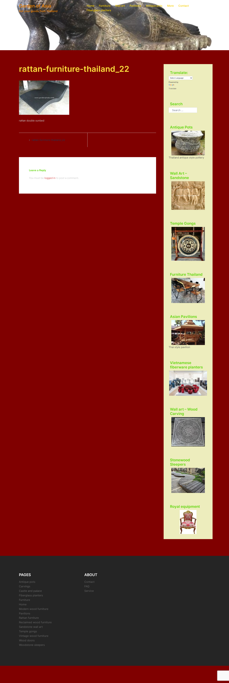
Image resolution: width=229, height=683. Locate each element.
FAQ (86, 586)
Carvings (24, 586)
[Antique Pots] (188, 143)
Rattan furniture (29, 617)
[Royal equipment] (188, 522)
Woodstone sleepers (32, 645)
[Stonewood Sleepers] (188, 480)
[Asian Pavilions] (188, 332)
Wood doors (27, 640)
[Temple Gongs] (188, 244)
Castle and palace (30, 590)
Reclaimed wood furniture (35, 622)
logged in (49, 178)
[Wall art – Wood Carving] (188, 431)
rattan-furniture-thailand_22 (48, 140)
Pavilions (135, 5)
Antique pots (154, 5)
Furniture (104, 5)
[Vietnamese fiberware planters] (188, 383)
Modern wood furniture (33, 609)
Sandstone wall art (31, 626)
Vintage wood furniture (33, 635)
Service (89, 590)
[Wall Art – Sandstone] (188, 195)
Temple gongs (28, 631)
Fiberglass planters (99, 10)
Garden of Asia (35, 6)
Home (90, 5)
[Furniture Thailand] (188, 290)
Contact (183, 5)
